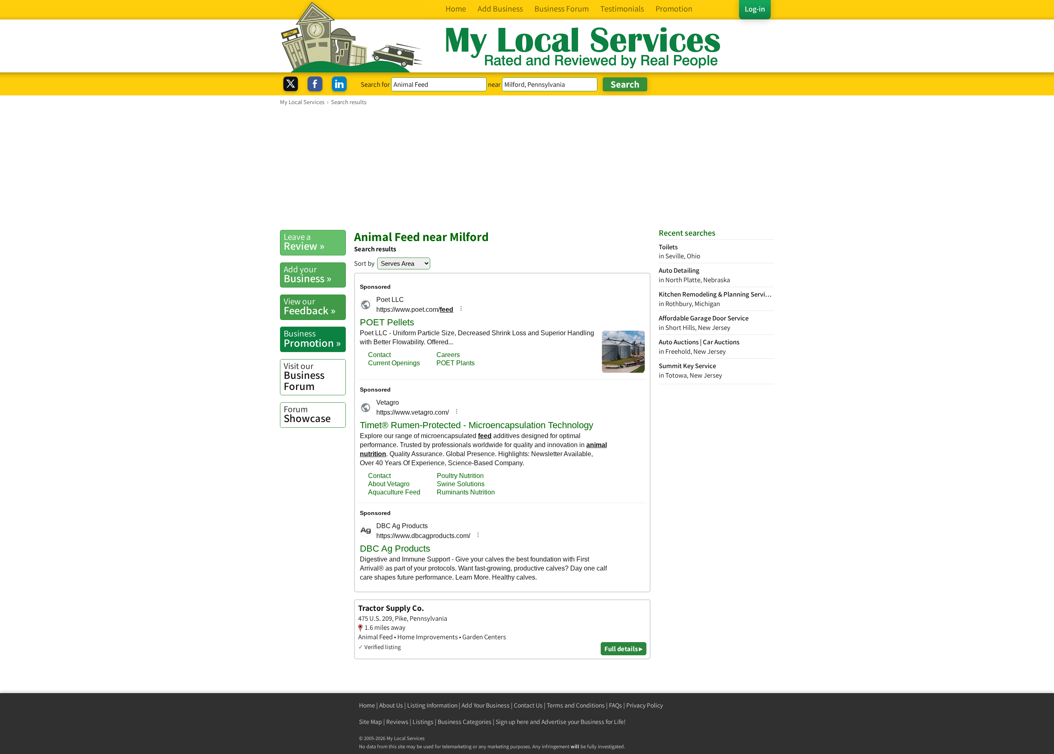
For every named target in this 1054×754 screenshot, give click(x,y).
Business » (307, 274)
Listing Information (432, 705)
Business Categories (465, 722)
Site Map (370, 722)
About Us (391, 705)
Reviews (397, 722)
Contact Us (528, 705)
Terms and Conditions (576, 705)
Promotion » (312, 338)
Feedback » (310, 306)
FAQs (615, 705)
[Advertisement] (527, 167)
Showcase (307, 414)
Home (367, 705)
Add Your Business (486, 705)
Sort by (364, 263)
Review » (304, 242)
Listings (423, 722)
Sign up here (512, 722)
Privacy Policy (644, 705)
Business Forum (304, 376)
